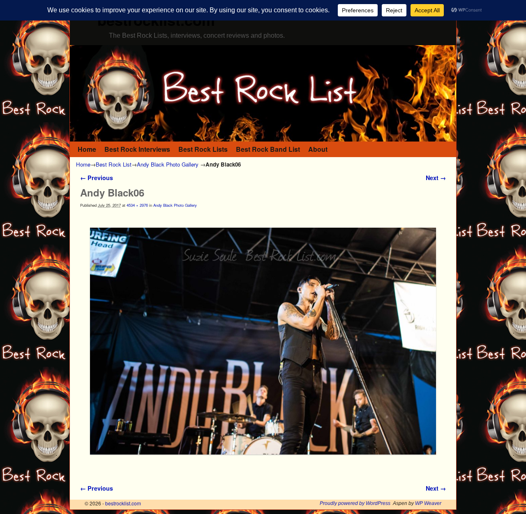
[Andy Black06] (263, 341)
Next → (436, 178)
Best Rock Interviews (137, 149)
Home (87, 149)
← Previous (96, 178)
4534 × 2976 (137, 205)
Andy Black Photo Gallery (167, 164)
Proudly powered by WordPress (355, 503)
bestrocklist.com (123, 503)
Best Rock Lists (203, 149)
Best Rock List (114, 164)
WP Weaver (428, 503)
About (318, 149)
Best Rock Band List (268, 149)
